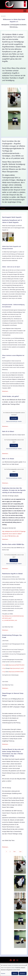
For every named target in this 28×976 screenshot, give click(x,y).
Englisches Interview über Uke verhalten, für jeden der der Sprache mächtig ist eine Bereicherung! (14, 490)
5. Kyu (3, 665)
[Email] (17, 960)
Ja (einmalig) (14, 418)
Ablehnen (15, 973)
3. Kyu (3, 671)
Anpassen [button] (3, 973)
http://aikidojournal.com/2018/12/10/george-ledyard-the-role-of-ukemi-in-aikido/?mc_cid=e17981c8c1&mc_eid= (14, 533)
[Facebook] (10, 960)
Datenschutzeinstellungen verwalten (14, 421)
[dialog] (14, 970)
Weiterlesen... (5, 391)
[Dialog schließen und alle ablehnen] (27, 964)
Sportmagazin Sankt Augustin (11, 217)
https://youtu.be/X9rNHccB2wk (16, 671)
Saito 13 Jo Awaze (8, 459)
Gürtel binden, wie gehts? (10, 396)
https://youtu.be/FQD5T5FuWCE (16, 665)
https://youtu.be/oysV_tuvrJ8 (17, 668)
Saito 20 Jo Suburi (8, 431)
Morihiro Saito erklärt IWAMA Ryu (13, 544)
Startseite (3, 208)
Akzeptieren (22, 973)
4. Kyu (3, 668)
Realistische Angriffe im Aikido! (12, 574)
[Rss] (14, 960)
